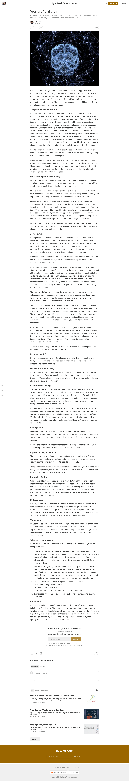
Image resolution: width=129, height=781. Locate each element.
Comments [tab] (34, 666)
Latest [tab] (37, 690)
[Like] (32, 27)
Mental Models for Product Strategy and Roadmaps (52, 695)
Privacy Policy (79, 645)
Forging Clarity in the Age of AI (43, 725)
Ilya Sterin (38, 21)
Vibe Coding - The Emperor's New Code (47, 710)
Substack (55, 777)
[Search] (102, 3)
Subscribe (113, 3)
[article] (64, 700)
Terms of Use (73, 643)
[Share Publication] (106, 3)
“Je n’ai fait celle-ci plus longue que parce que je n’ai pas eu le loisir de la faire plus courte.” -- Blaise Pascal (55, 728)
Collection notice (76, 767)
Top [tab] (32, 690)
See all (34, 739)
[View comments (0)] (36, 27)
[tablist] (38, 666)
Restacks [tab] (42, 666)
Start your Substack (59, 772)
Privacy (62, 767)
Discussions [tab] (44, 690)
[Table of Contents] (2, 390)
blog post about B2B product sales (57, 113)
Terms (68, 767)
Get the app (74, 772)
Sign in (123, 3)
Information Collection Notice (64, 645)
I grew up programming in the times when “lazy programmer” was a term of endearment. (55, 714)
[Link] (27, 109)
